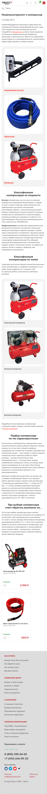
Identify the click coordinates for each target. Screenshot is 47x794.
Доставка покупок (11, 671)
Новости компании (11, 737)
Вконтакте (6, 768)
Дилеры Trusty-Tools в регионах (16, 660)
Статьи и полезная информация (16, 733)
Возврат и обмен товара (13, 682)
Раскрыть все (3, 8)
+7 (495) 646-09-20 (16, 758)
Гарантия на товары (11, 686)
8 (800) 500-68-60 (27, 3)
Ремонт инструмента (12, 693)
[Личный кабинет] (35, 3)
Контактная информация (13, 715)
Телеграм (10, 768)
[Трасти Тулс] (7, 4)
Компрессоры (17, 32)
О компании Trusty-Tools (13, 704)
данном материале (10, 429)
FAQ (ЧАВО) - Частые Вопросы (15, 726)
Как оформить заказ (12, 664)
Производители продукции (14, 711)
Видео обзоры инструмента (14, 730)
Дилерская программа (12, 708)
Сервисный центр (11, 689)
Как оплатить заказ (11, 667)
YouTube (15, 768)
